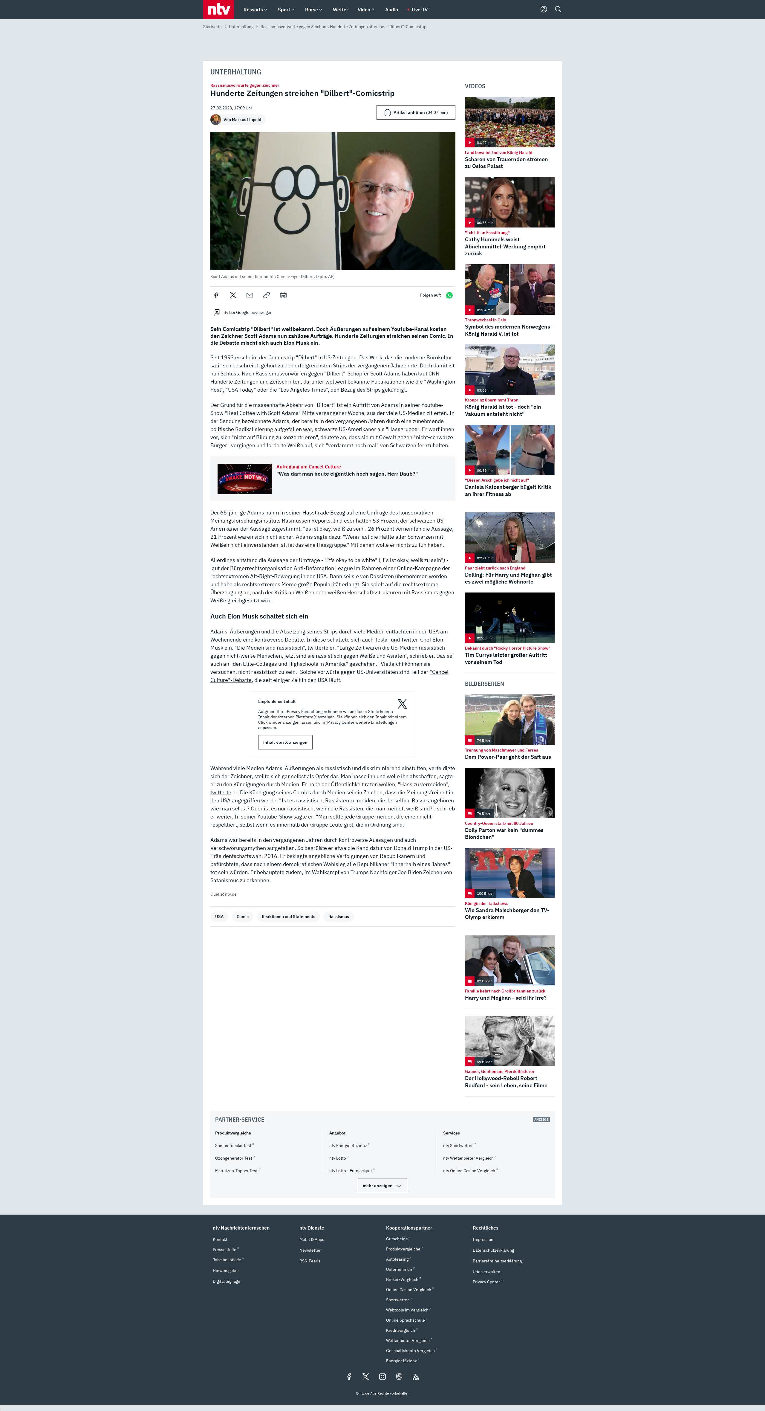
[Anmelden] (543, 9)
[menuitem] (265, 10)
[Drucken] (283, 295)
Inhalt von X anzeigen (285, 742)
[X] (233, 295)
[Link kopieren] (267, 295)
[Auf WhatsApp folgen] (449, 295)
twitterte (220, 792)
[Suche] (558, 9)
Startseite (212, 26)
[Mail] (250, 295)
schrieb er (422, 655)
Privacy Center (340, 722)
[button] (332, 205)
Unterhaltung (241, 26)
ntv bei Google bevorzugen (247, 312)
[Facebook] (216, 295)
